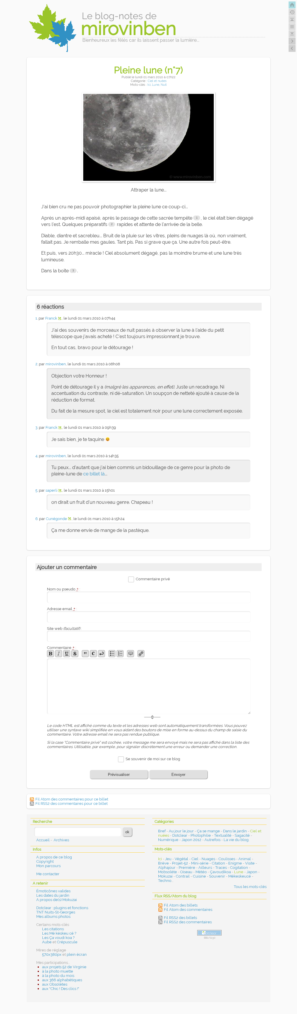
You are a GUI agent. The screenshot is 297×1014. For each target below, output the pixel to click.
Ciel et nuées (157, 81)
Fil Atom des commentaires (188, 909)
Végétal (181, 859)
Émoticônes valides (53, 891)
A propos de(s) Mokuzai (56, 900)
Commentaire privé (153, 579)
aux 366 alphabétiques (62, 980)
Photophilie (201, 835)
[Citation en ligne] (85, 653)
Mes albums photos (53, 916)
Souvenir (217, 876)
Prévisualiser (119, 774)
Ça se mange (208, 831)
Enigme (235, 863)
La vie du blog (236, 840)
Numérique (168, 840)
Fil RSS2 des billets (180, 917)
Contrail (183, 876)
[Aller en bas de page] (292, 33)
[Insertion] (66, 653)
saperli (51, 490)
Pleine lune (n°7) (148, 70)
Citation (218, 863)
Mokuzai (165, 876)
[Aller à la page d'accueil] (292, 4)
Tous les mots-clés (250, 886)
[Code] (93, 653)
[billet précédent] (292, 41)
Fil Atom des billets (181, 905)
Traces (221, 867)
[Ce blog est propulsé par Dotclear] (209, 932)
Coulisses (226, 859)
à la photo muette (57, 971)
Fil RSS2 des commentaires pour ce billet (71, 803)
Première (187, 867)
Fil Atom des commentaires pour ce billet (71, 799)
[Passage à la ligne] (101, 653)
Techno (164, 880)
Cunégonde (56, 519)
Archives (61, 840)
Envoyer (178, 774)
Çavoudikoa (220, 872)
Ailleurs (205, 867)
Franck (51, 318)
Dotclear (179, 835)
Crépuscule (67, 942)
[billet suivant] (292, 48)
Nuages (208, 859)
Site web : (64, 628)
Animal (244, 859)
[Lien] (140, 653)
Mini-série (200, 863)
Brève (163, 863)
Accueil (43, 840)
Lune (155, 85)
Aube (47, 942)
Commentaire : (61, 647)
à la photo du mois (58, 975)
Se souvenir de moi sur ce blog (153, 759)
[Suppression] (74, 653)
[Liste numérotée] (120, 653)
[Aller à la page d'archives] (292, 12)
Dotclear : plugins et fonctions (62, 908)
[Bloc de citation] (130, 653)
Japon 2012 (191, 840)
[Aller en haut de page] (292, 19)
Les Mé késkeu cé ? (59, 933)
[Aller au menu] (292, 26)
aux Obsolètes (54, 984)
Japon (252, 872)
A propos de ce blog (54, 857)
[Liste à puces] (111, 653)
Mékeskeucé (239, 876)
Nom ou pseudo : (63, 589)
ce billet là (94, 474)
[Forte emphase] (50, 653)
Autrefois (212, 840)
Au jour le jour (181, 831)
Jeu (168, 859)
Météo (201, 872)
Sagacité (242, 835)
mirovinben (56, 364)
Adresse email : (62, 609)
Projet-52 (180, 863)
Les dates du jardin (52, 895)
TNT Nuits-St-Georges (55, 912)
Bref (162, 831)
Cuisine (199, 876)
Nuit (164, 85)
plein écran (77, 954)
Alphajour (166, 867)
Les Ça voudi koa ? (58, 937)
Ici (149, 85)
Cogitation (239, 867)
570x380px (51, 954)
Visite (250, 863)
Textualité (222, 835)
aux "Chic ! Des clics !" (60, 988)
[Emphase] (58, 653)
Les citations (53, 929)
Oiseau (186, 872)
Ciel (194, 859)
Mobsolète (167, 872)
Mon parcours (48, 866)
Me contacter (47, 874)
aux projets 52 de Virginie (64, 967)
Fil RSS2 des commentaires (188, 922)
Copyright (45, 861)
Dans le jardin (235, 831)
